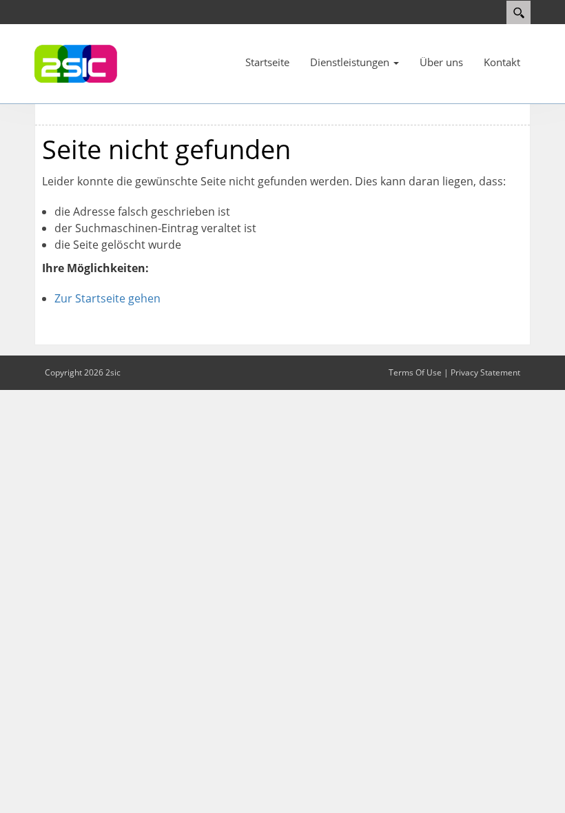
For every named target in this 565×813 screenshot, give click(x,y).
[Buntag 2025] (75, 62)
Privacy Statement (485, 372)
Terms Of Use (415, 372)
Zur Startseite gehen (107, 298)
